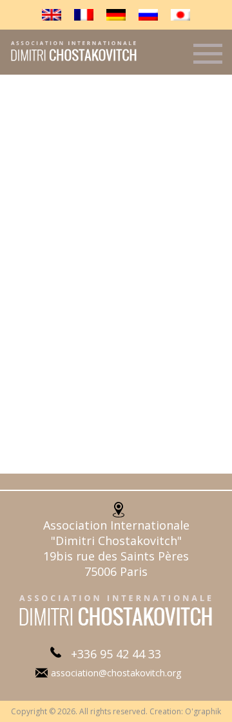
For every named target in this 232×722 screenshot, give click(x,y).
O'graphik (203, 711)
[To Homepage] (69, 60)
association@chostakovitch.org (116, 673)
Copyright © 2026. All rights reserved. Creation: (98, 711)
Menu (207, 59)
